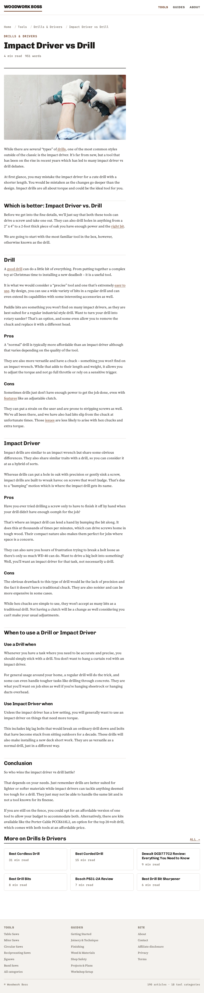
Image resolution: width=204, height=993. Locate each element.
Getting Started (81, 934)
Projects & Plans (82, 965)
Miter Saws (11, 940)
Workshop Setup (82, 972)
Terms (142, 959)
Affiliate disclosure (151, 947)
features (10, 398)
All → (195, 839)
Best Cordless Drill (24, 854)
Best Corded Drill (89, 854)
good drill (14, 268)
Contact (143, 940)
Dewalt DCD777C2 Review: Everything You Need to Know (166, 856)
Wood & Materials (83, 953)
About (195, 7)
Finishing (77, 947)
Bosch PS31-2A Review (94, 879)
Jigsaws (9, 959)
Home (7, 27)
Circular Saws (13, 947)
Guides (179, 7)
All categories (13, 972)
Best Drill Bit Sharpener (161, 879)
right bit (117, 226)
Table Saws (11, 934)
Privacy (143, 953)
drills (61, 149)
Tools (163, 7)
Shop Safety (79, 959)
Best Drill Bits (20, 879)
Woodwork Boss (23, 6)
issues (50, 420)
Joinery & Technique (84, 940)
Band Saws (11, 965)
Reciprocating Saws (17, 953)
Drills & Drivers (48, 27)
